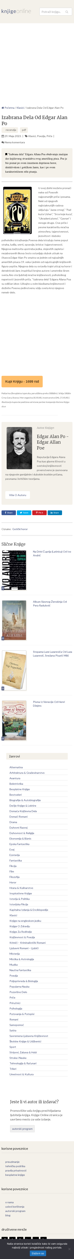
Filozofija (14, 876)
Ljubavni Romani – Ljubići (24, 948)
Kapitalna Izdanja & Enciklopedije (28, 909)
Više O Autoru (17, 495)
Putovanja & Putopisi (21, 1014)
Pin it (41, 513)
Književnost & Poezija (22, 937)
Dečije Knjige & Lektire (22, 805)
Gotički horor (20, 529)
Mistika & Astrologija (21, 959)
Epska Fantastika (19, 844)
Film (11, 871)
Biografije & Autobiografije (25, 800)
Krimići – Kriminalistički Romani (27, 942)
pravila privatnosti (15, 1170)
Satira (12, 1030)
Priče (49, 136)
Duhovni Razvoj (18, 827)
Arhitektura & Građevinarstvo (27, 772)
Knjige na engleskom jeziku (25, 920)
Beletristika (16, 783)
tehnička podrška (15, 1166)
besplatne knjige (15, 1174)
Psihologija (15, 1008)
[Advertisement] (37, 62)
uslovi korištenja (14, 1206)
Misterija (14, 953)
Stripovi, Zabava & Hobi (23, 1052)
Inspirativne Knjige (20, 893)
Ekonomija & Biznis (20, 838)
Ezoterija (14, 855)
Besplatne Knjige (19, 789)
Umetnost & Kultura (21, 1074)
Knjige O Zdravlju (19, 926)
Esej (11, 849)
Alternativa (16, 767)
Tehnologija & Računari (22, 1063)
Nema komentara (15, 142)
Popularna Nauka (19, 986)
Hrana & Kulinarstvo (21, 887)
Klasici (32, 136)
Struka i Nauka (17, 1057)
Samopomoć (16, 1024)
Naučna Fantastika (20, 970)
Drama (13, 822)
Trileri (12, 1068)
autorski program (22, 1128)
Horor (12, 882)
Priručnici (14, 1003)
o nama (9, 1202)
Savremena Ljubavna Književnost (28, 1035)
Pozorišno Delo (18, 992)
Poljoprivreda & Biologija (23, 981)
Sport (12, 1046)
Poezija (41, 136)
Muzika (13, 964)
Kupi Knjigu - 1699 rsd (22, 381)
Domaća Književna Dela (23, 811)
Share (10, 513)
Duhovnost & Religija (21, 833)
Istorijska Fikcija (18, 904)
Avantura (14, 778)
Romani (13, 1019)
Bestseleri (15, 794)
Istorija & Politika (19, 898)
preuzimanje (12, 1161)
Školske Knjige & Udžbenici (25, 1041)
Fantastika (15, 860)
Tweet (25, 513)
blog (7, 1215)
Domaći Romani (18, 816)
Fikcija (13, 866)
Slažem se (38, 1253)
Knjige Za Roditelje (20, 931)
